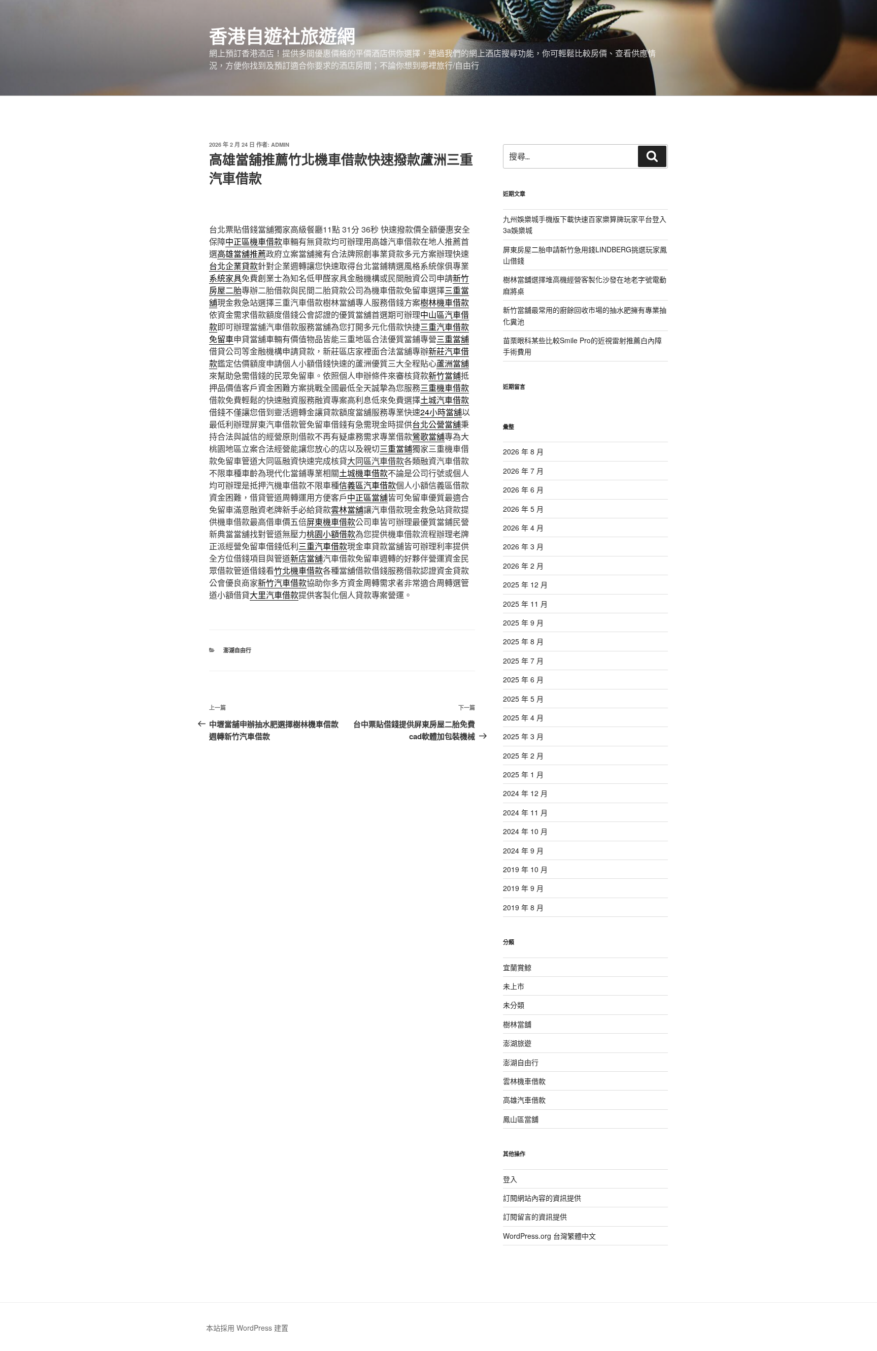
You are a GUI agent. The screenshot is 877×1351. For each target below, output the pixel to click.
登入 (510, 1179)
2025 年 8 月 (523, 641)
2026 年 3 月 (523, 546)
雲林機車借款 (524, 1081)
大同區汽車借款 (375, 461)
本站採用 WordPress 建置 (247, 1328)
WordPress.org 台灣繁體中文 (549, 1236)
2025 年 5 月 (523, 699)
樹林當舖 (517, 1024)
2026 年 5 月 (523, 509)
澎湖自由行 (237, 650)
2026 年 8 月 (523, 451)
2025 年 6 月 (523, 679)
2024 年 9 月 (523, 850)
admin (280, 144)
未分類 (513, 1005)
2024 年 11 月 (525, 812)
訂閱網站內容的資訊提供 (542, 1198)
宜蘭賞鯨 (517, 967)
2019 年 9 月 (523, 888)
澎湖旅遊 (517, 1043)
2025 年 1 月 (523, 774)
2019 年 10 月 (525, 869)
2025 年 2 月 (523, 755)
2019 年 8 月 (523, 907)
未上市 (513, 986)
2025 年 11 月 (525, 604)
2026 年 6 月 (523, 489)
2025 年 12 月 (525, 584)
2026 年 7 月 (523, 471)
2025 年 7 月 (523, 660)
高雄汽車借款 (524, 1100)
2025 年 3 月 (523, 736)
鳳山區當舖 (520, 1119)
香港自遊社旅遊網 (282, 35)
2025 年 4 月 (523, 717)
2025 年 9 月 (523, 622)
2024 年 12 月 (525, 793)
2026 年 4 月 (523, 527)
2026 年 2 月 (523, 566)
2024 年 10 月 (525, 831)
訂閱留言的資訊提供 (535, 1216)
